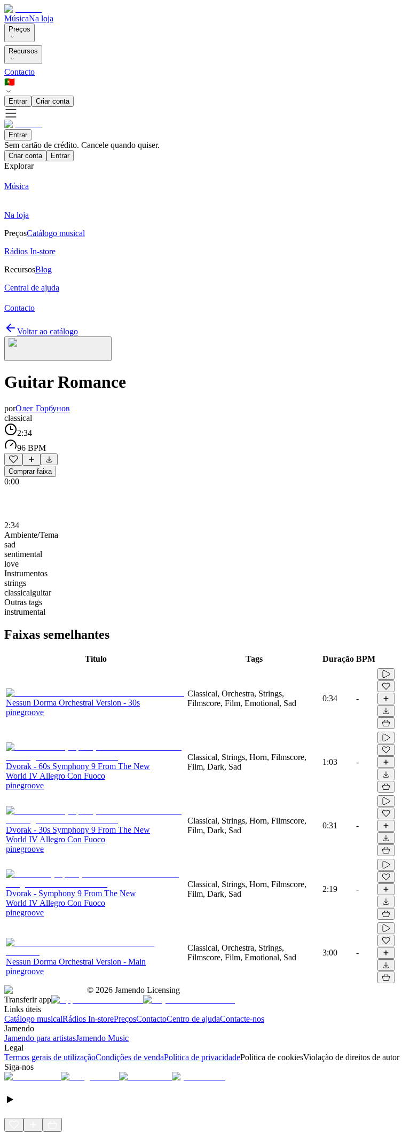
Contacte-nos (242, 1018)
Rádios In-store (88, 1018)
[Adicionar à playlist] (31, 459)
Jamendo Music (102, 1038)
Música (16, 18)
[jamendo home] (23, 8)
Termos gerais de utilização (50, 1057)
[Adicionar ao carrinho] (386, 723)
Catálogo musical (33, 1018)
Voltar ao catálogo (47, 331)
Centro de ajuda (193, 1018)
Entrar (18, 101)
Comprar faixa (30, 471)
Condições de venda (130, 1057)
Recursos (23, 51)
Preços (19, 29)
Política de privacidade (202, 1057)
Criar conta (52, 101)
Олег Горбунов (42, 408)
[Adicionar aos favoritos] (13, 459)
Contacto (19, 71)
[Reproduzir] (386, 674)
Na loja (41, 18)
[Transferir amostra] (49, 459)
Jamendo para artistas (40, 1038)
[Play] (58, 348)
